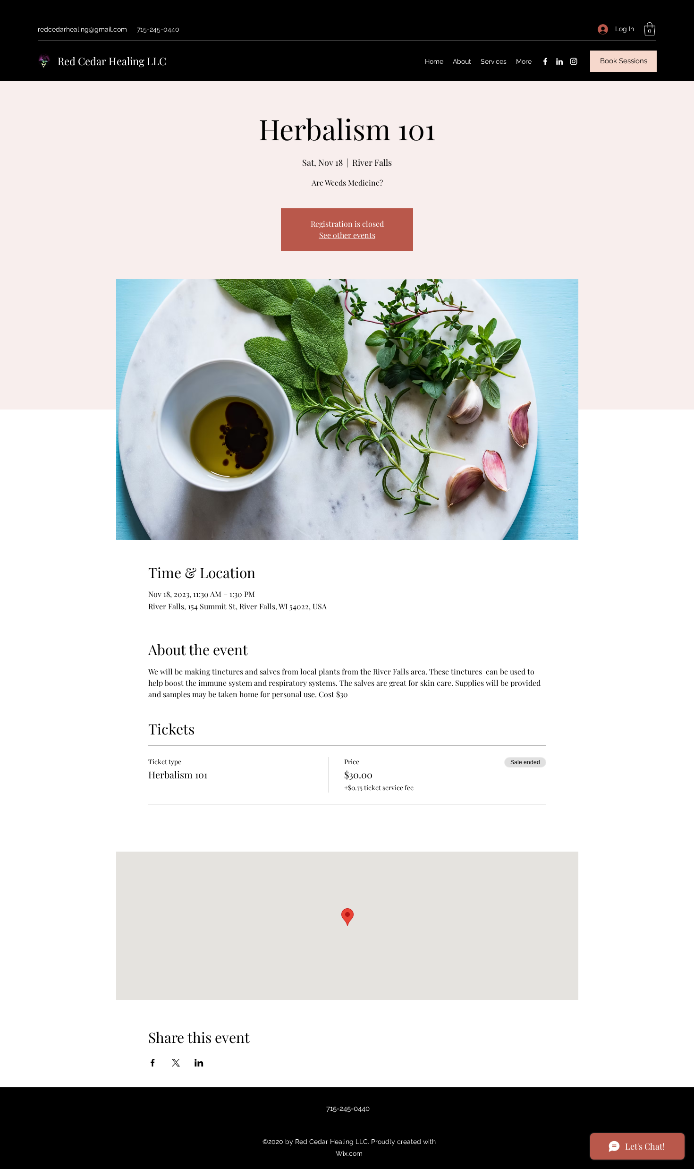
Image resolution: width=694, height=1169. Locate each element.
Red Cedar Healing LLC (112, 61)
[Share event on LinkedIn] (199, 1063)
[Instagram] (573, 61)
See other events (347, 235)
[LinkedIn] (559, 61)
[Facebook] (545, 61)
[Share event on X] (175, 1063)
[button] (649, 29)
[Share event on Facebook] (152, 1063)
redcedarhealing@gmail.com (82, 29)
